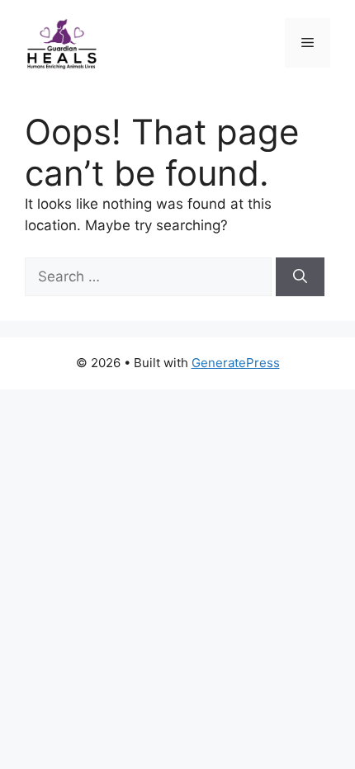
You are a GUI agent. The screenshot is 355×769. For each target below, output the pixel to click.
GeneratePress (236, 362)
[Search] (300, 277)
